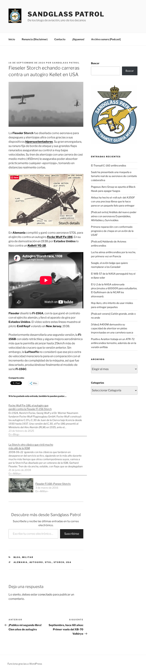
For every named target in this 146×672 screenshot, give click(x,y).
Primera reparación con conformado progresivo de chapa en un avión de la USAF (112, 230)
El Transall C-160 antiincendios (108, 165)
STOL (48, 562)
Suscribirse (71, 533)
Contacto (59, 39)
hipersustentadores (39, 141)
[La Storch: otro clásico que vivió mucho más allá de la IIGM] (48, 457)
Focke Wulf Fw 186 (60, 237)
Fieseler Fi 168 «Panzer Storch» (53, 483)
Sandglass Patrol (66, 14)
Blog (17, 557)
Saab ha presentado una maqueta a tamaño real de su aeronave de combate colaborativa (114, 176)
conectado (45, 594)
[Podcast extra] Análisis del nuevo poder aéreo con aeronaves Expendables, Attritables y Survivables (113, 216)
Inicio (12, 39)
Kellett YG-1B (37, 245)
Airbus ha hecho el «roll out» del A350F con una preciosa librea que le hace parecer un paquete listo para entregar (113, 201)
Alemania (21, 562)
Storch (59, 562)
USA (69, 562)
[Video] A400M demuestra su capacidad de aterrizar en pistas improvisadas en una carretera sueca (112, 328)
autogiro (36, 562)
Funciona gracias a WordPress (24, 663)
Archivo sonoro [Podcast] (106, 39)
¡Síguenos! (78, 39)
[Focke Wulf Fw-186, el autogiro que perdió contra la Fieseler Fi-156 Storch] (48, 418)
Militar (27, 557)
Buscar (95, 63)
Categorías (97, 382)
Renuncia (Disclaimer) (35, 39)
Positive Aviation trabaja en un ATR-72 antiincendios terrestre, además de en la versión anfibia (113, 343)
